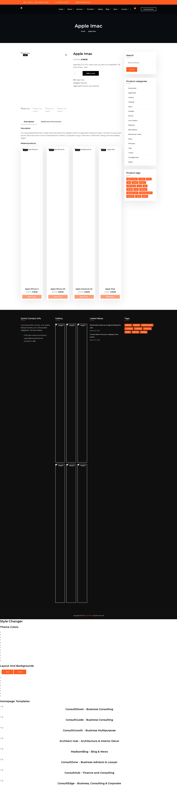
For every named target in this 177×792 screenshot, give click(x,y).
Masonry (135, 332)
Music (130, 139)
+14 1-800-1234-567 (62, 2)
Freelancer (147, 328)
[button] (66, 55)
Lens (136, 189)
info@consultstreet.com (83, 2)
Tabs (130, 148)
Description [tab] (29, 121)
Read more (110, 297)
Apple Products (82, 86)
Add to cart (90, 73)
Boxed (20, 672)
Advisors (128, 325)
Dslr (128, 182)
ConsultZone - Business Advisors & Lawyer (89, 762)
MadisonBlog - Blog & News (89, 751)
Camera (131, 97)
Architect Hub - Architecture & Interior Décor (89, 741)
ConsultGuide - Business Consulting (89, 719)
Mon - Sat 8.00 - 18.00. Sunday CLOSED (35, 2)
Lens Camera (132, 120)
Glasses (142, 182)
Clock (148, 179)
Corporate (138, 328)
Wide (7, 672)
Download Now (148, 9)
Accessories (132, 88)
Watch (130, 162)
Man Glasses (132, 130)
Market (128, 332)
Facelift (135, 182)
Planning (143, 332)
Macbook (84, 83)
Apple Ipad (132, 93)
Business (136, 325)
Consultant (129, 328)
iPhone (130, 116)
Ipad (145, 186)
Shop (115, 9)
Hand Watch (131, 186)
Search (131, 69)
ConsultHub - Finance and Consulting (89, 772)
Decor (130, 107)
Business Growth (147, 325)
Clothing (131, 102)
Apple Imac (92, 31)
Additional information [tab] (51, 121)
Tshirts (130, 153)
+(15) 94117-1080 (30, 341)
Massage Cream (132, 193)
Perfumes (131, 144)
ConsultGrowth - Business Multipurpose (89, 730)
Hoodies (131, 111)
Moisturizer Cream (134, 134)
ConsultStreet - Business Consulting (89, 709)
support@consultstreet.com (33, 338)
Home (61, 9)
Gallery (100, 9)
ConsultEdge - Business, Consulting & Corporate (89, 783)
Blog (107, 9)
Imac (90, 86)
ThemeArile (88, 615)
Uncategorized (133, 157)
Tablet (138, 196)
